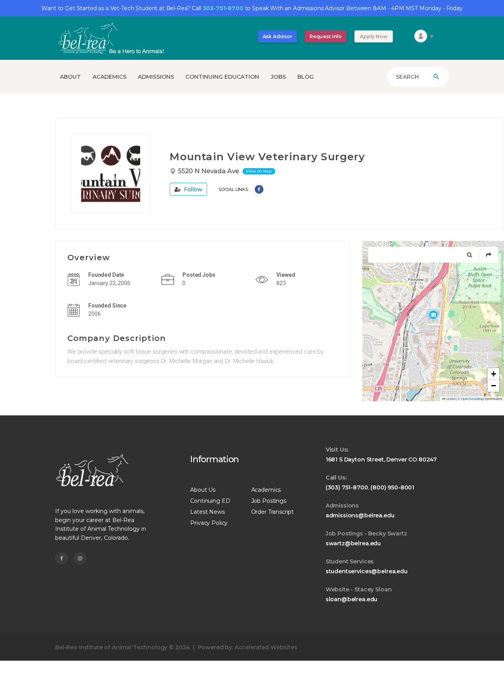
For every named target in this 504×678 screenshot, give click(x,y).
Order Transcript (272, 511)
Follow (192, 189)
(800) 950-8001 (392, 487)
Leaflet (450, 398)
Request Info (325, 36)
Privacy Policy (209, 522)
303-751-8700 (223, 8)
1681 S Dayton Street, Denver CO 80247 (381, 459)
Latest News (207, 511)
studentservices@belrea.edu (367, 571)
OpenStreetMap (472, 398)
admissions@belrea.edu (360, 515)
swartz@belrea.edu (353, 543)
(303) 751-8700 (347, 487)
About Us (202, 489)
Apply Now (373, 36)
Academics (266, 489)
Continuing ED (210, 500)
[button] (433, 314)
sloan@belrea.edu (352, 599)
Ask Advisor (277, 36)
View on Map (258, 171)
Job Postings (268, 500)
